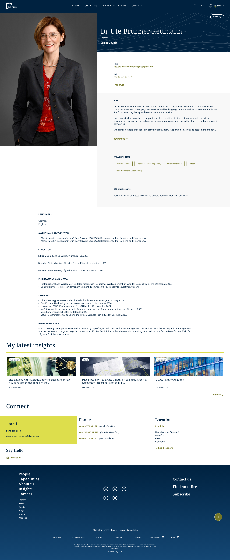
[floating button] (218, 517)
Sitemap (173, 537)
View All (216, 394)
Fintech (192, 164)
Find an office (185, 486)
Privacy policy (56, 537)
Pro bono (23, 517)
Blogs (21, 510)
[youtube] (115, 498)
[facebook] (105, 498)
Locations (23, 499)
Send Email (12, 430)
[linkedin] (105, 489)
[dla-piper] (12, 5)
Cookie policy (119, 537)
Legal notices (100, 537)
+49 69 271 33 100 (88, 438)
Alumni (22, 514)
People (75, 6)
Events (22, 507)
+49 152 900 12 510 (88, 432)
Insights (121, 6)
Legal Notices (118, 546)
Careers (136, 6)
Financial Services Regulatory (149, 164)
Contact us (182, 479)
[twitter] (115, 489)
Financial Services (123, 164)
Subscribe (181, 494)
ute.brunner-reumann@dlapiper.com (133, 66)
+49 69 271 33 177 (123, 76)
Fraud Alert (137, 537)
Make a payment (155, 537)
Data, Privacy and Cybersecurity (129, 171)
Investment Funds (174, 164)
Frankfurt (119, 84)
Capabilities (91, 6)
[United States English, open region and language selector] (210, 5)
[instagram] (124, 489)
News (21, 503)
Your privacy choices (78, 537)
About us (107, 6)
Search (201, 6)
